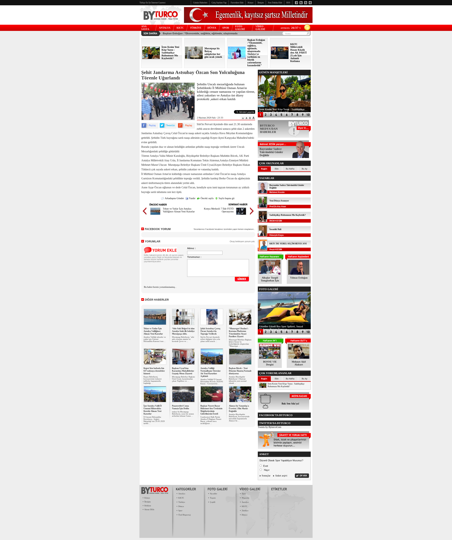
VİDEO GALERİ (260, 28)
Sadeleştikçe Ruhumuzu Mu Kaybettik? (287, 215)
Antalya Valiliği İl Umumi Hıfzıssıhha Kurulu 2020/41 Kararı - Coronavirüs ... (211, 381)
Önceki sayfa (206, 198)
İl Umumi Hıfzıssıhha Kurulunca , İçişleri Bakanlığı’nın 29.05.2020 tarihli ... (154, 420)
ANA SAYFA (145, 28)
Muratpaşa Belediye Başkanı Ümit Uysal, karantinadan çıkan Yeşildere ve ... (183, 379)
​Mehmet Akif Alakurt (299, 363)
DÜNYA (211, 27)
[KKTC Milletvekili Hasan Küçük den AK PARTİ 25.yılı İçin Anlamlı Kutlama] (280, 58)
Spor (180, 510)
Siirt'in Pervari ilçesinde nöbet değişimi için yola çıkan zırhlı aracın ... (210, 339)
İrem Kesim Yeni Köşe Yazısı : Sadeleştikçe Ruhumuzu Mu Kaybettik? (286, 385)
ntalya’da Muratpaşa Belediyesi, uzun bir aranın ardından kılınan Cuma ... (183, 414)
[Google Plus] (186, 127)
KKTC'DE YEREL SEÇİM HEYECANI (288, 243)
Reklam (147, 506)
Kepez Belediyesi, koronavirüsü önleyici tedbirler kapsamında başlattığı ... (153, 380)
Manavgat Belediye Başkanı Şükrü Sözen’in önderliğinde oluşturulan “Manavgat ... (240, 343)
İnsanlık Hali (275, 229)
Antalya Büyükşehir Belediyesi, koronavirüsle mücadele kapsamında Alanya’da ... (239, 417)
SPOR (225, 27)
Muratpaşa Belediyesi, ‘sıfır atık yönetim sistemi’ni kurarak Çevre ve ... (183, 339)
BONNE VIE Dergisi (270, 363)
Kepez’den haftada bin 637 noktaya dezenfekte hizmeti (154, 371)
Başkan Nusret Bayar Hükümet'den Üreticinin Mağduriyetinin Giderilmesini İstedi (211, 410)
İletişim (147, 502)
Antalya (181, 494)
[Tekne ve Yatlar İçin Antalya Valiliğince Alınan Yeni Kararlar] (155, 215)
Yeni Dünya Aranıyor (279, 200)
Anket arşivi (281, 475)
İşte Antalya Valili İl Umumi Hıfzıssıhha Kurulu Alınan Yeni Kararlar (153, 410)
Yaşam (213, 498)
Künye (147, 498)
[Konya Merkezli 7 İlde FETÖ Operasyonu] (241, 215)
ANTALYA (164, 27)
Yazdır (191, 198)
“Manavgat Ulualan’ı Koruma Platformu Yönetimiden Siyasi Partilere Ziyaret (238, 332)
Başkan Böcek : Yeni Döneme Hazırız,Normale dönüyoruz (240, 371)
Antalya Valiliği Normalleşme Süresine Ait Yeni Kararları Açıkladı (210, 372)
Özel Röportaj (184, 515)
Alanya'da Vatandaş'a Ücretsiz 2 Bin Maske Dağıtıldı (239, 408)
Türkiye (181, 502)
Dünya (181, 506)
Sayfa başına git (226, 198)
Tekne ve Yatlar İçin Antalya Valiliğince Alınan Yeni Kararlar (179, 210)
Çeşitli (212, 502)
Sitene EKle (149, 509)
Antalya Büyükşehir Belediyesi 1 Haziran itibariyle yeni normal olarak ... (237, 380)
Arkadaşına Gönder (174, 198)
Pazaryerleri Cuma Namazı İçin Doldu (180, 407)
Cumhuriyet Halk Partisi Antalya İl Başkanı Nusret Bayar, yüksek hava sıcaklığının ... (210, 420)
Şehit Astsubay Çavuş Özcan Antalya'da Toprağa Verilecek (210, 331)
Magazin (245, 498)
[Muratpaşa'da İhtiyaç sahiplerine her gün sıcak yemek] (194, 58)
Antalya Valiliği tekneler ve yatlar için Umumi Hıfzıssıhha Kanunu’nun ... (155, 339)
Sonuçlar (266, 475)
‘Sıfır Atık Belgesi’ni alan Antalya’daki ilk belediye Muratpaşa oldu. (183, 331)
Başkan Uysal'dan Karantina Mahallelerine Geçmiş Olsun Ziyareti (183, 371)
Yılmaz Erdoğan (299, 277)
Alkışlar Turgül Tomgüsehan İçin (270, 279)
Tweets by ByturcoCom (269, 427)
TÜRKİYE (195, 27)
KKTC (180, 27)
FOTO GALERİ (240, 28)
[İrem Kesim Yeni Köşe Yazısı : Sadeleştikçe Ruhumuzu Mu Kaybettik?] (151, 58)
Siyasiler (213, 494)
